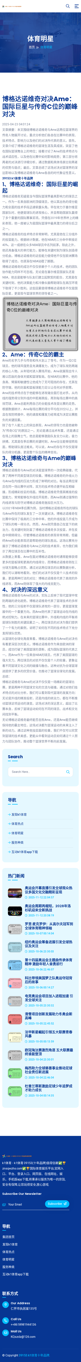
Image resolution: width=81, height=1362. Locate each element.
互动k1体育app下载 (24, 852)
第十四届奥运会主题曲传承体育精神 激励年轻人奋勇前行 (48, 962)
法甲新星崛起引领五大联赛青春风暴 (48, 1034)
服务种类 (17, 842)
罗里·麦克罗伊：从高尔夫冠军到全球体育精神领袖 (49, 926)
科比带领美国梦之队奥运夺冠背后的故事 (48, 980)
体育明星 (17, 833)
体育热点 (17, 824)
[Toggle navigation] (77, 6)
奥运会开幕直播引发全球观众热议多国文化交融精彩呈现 (48, 890)
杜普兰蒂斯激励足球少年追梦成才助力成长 (48, 1088)
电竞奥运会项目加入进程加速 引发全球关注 (49, 998)
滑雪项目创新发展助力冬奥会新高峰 (48, 1016)
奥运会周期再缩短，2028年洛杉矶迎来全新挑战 (48, 908)
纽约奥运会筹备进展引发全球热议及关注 (48, 944)
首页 (32, 47)
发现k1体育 (19, 814)
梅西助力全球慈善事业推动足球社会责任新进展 (48, 1070)
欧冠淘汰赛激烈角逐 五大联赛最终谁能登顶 (49, 1052)
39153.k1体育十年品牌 (34, 1355)
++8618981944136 (23, 1324)
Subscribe (55, 1204)
